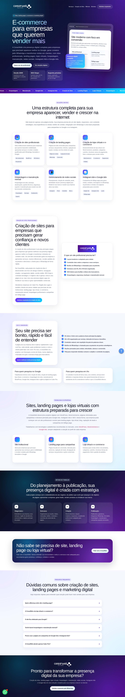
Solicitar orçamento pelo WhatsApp (62, 688)
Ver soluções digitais (41, 65)
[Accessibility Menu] (121, 350)
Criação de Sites (79, 6)
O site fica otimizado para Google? (36, 619)
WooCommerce (92, 427)
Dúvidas (93, 6)
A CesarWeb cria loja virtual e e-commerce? (39, 611)
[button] (4, 692)
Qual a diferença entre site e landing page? (39, 603)
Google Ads (43, 429)
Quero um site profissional (22, 65)
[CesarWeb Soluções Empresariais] (22, 6)
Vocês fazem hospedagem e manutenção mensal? (41, 627)
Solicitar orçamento (105, 6)
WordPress (82, 427)
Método (88, 6)
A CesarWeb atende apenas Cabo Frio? (38, 644)
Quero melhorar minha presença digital (28, 360)
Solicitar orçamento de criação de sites (28, 300)
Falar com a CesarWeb (100, 550)
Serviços (71, 6)
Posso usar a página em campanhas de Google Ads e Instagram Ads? (47, 635)
